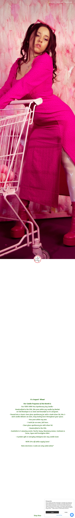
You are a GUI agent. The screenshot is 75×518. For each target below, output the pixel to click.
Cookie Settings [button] (59, 515)
